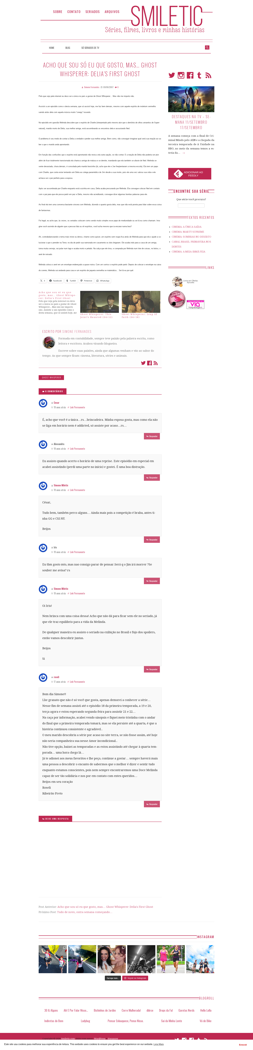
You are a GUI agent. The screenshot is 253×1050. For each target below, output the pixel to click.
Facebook (149, 363)
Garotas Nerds (186, 1010)
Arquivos (112, 11)
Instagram (181, 76)
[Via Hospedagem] (195, 308)
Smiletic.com (68, 1038)
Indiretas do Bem (53, 1020)
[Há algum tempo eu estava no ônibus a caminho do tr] (53, 959)
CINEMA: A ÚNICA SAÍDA (186, 226)
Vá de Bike (205, 1020)
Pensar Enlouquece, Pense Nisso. (125, 1020)
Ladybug (85, 1020)
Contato (74, 11)
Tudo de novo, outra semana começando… (84, 912)
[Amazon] (184, 288)
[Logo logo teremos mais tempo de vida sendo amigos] (112, 959)
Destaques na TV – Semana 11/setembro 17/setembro (191, 122)
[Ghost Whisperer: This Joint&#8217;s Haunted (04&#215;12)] (99, 302)
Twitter (143, 363)
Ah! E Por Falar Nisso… (76, 1010)
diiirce (150, 1010)
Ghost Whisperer (51, 377)
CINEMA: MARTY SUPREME (188, 231)
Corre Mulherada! (131, 1010)
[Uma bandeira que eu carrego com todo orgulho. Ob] (82, 959)
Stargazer (113, 1038)
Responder (153, 436)
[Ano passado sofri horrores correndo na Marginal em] (200, 959)
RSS (208, 76)
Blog (67, 48)
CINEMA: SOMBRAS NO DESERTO (191, 236)
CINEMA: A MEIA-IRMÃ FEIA (188, 251)
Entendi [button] (243, 1045)
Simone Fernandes (77, 331)
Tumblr (199, 76)
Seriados (93, 11)
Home (51, 48)
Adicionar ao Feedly (193, 174)
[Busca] (207, 47)
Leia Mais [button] (159, 1044)
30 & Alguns (51, 1010)
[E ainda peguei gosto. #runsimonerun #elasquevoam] (141, 959)
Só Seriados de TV (90, 48)
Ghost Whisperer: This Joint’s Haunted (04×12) (96, 315)
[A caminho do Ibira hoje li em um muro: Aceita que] (171, 959)
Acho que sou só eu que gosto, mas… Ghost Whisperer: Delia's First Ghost (105, 906)
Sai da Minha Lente (171, 1020)
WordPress (99, 1038)
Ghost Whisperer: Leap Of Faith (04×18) (139, 315)
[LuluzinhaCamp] (177, 308)
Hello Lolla (205, 1010)
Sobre (58, 11)
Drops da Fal (166, 1010)
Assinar (155, 363)
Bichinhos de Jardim (105, 1010)
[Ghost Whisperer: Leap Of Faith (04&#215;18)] (141, 302)
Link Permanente (77, 407)
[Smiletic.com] (126, 24)
